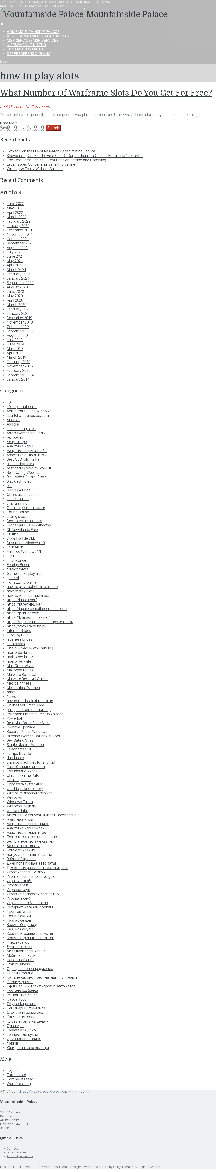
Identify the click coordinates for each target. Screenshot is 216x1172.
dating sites (16, 516)
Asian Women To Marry (26, 433)
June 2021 (15, 256)
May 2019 (15, 348)
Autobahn (15, 437)
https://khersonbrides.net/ (28, 617)
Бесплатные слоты (23, 845)
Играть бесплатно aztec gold (31, 876)
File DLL (13, 556)
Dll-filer (12, 534)
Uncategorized (19, 780)
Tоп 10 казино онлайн (26, 766)
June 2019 (15, 344)
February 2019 (18, 361)
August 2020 (17, 287)
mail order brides (20, 657)
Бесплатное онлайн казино (30, 841)
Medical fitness (19, 683)
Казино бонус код (22, 924)
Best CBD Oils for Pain (25, 459)
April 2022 (15, 212)
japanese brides (19, 639)
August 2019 (17, 335)
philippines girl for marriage (29, 709)
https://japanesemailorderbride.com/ (37, 608)
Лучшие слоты (19, 946)
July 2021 (15, 252)
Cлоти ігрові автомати (26, 507)
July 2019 (15, 340)
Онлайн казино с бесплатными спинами (42, 977)
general (13, 578)
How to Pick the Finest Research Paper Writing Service (51, 151)
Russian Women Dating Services (33, 736)
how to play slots (20, 591)
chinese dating (19, 499)
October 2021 (18, 239)
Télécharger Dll (19, 749)
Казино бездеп (19, 920)
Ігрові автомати (20, 911)
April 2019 (15, 353)
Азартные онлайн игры (27, 832)
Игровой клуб (18, 889)
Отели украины (20, 982)
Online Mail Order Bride (25, 705)
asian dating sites (21, 428)
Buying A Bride (18, 490)
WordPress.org (19, 1083)
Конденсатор (18, 942)
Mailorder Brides (20, 670)
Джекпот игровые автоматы (31, 863)
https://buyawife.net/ (24, 604)
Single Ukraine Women (25, 744)
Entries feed (16, 1075)
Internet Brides (19, 630)
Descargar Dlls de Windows (29, 525)
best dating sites (20, 463)
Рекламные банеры (23, 995)
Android (13, 420)
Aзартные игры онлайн (27, 450)
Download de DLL (21, 538)
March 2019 (16, 357)
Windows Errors (20, 802)
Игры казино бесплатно (27, 902)
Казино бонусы (20, 929)
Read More (9, 123)
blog (10, 485)
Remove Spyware (21, 727)
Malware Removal (21, 674)
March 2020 (16, 304)
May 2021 (15, 261)
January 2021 (18, 278)
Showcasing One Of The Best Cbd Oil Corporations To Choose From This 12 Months (75, 155)
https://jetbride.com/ (24, 613)
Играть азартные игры (26, 872)
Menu (4, 62)
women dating (18, 810)
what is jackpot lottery (25, 788)
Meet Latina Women (23, 687)
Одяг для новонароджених (30, 968)
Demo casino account (24, 521)
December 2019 (19, 318)
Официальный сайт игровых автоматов (41, 986)
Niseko (26, 45)
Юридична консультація (28, 1047)
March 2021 (16, 269)
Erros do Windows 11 (24, 551)
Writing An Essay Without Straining (36, 168)
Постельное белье (22, 990)
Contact (26, 49)
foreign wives (18, 569)
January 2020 (18, 313)
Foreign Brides (18, 564)
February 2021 (18, 274)
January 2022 (18, 225)
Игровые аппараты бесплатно (33, 894)
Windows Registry (21, 806)
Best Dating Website (23, 472)
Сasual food (16, 999)
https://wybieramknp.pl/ (27, 626)
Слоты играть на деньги (28, 1021)
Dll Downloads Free (22, 529)
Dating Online (18, 512)
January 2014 (18, 379)
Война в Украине (21, 859)
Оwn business (18, 964)
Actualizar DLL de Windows (29, 411)
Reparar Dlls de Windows (27, 731)
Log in (12, 1070)
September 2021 (20, 243)
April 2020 (15, 300)
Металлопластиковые (26, 951)
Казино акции (19, 916)
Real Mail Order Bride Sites (28, 722)
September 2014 (20, 375)
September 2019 (20, 331)
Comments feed (20, 1079)
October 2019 (18, 326)
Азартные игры (20, 819)
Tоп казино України (24, 771)
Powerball (15, 718)
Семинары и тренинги (26, 1008)
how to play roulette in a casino (32, 586)
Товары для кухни (22, 1034)
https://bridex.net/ (22, 600)
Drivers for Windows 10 (26, 542)
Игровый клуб (19, 898)
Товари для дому (21, 1030)
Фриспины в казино (24, 1039)
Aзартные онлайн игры (27, 455)
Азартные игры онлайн (27, 828)
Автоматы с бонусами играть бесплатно (41, 815)
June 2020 (15, 291)
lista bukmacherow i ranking (30, 648)
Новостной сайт (20, 960)
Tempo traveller (19, 753)
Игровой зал (17, 885)
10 (9, 402)
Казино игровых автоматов (30, 938)
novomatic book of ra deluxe (30, 701)
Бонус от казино (21, 850)
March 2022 (16, 217)
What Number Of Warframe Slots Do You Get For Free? (106, 93)
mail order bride (19, 652)
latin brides (16, 643)
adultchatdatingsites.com (28, 415)
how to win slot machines (28, 595)
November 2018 (20, 366)
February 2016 (18, 370)
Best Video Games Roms (27, 477)
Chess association (22, 494)
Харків (12, 1043)
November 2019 (20, 322)
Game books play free (24, 573)
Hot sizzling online (22, 582)
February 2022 (18, 221)
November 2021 (20, 234)
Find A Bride (16, 560)
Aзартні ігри (17, 442)
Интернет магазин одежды (30, 907)
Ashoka (13, 424)
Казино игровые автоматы (30, 933)
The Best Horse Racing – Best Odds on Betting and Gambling (56, 160)
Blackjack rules (19, 481)
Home (33, 31)
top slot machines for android (31, 762)
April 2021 (15, 265)
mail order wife (19, 661)
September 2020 (20, 282)
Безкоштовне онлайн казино (32, 837)
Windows (14, 797)
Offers (28, 53)
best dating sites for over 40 (29, 468)
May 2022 (15, 208)
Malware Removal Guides (27, 679)
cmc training (17, 503)
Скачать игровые (22, 1017)
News (11, 696)
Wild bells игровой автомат (29, 793)
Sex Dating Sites (20, 740)
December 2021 (19, 230)
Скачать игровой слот (26, 1012)
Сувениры (15, 1025)
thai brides (15, 758)
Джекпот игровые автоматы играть (37, 867)
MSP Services (32, 40)
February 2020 (18, 309)
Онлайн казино (20, 973)
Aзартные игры (20, 446)
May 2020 (15, 296)
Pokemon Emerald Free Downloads (35, 714)
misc (11, 692)
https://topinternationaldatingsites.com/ (40, 622)
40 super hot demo (22, 406)
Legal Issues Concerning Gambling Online (41, 164)
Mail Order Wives (20, 665)
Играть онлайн (19, 881)
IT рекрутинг (17, 635)
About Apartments (38, 36)
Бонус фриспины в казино (29, 854)
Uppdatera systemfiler (25, 784)
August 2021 (17, 247)
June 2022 (15, 203)
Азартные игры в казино (28, 823)
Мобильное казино (23, 955)
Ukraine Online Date (23, 775)
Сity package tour (21, 1003)
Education (15, 547)
